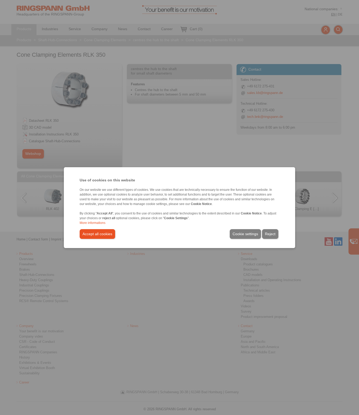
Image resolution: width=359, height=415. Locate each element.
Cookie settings (245, 234)
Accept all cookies (97, 234)
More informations (92, 222)
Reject (270, 234)
